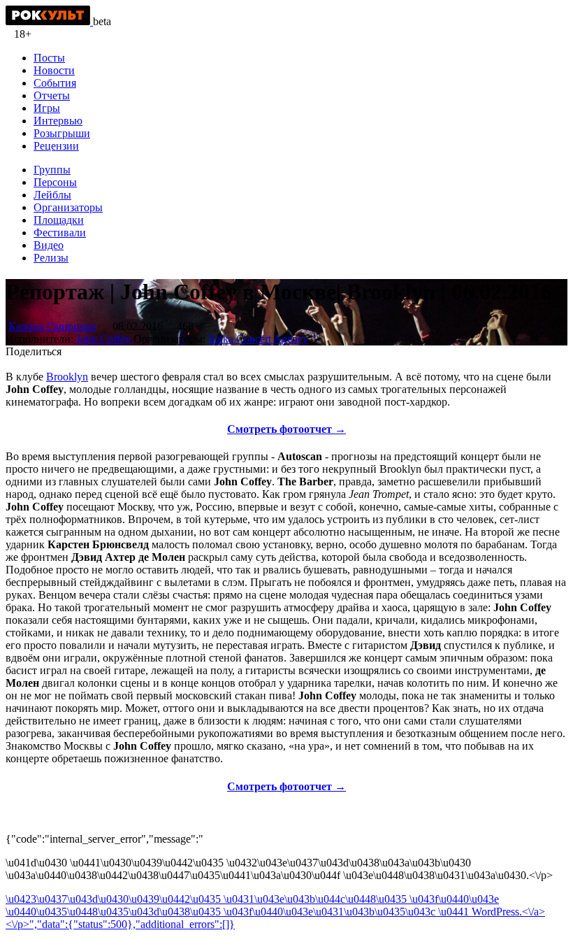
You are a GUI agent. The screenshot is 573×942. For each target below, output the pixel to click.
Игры (47, 108)
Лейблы (52, 195)
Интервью (58, 121)
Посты (49, 58)
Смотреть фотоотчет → (286, 429)
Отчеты (52, 95)
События (55, 83)
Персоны (55, 182)
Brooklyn (67, 377)
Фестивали (60, 232)
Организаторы (68, 207)
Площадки (59, 220)
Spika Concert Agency (258, 339)
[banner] (49, 21)
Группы (52, 170)
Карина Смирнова (52, 326)
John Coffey (104, 339)
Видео (49, 245)
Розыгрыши (62, 133)
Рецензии (56, 146)
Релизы (51, 258)
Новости (54, 70)
